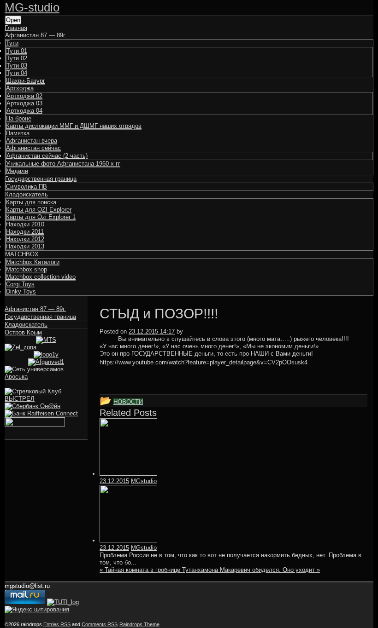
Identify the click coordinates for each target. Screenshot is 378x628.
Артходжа (20, 88)
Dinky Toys (21, 291)
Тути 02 (16, 58)
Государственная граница (41, 178)
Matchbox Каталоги (32, 262)
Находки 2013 (25, 246)
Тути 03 (16, 65)
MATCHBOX (22, 254)
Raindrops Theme (139, 624)
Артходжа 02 (24, 95)
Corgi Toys (20, 284)
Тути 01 (16, 50)
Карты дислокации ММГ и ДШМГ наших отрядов (74, 125)
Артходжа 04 (24, 110)
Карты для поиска (31, 202)
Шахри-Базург (25, 80)
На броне (18, 118)
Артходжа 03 (24, 103)
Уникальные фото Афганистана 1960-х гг (63, 163)
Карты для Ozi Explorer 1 (41, 216)
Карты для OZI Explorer (38, 209)
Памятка (18, 133)
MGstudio (144, 481)
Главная (16, 27)
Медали (17, 170)
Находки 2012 (25, 239)
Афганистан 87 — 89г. (35, 35)
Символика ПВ (26, 186)
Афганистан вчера (31, 140)
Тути (12, 43)
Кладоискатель (26, 194)
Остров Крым (23, 332)
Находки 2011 (25, 231)
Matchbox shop (26, 269)
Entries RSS (57, 624)
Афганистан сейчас (33, 147)
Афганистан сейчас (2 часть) (47, 155)
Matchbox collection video (41, 276)
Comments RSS (100, 624)
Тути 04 (16, 72)
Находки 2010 (25, 224)
